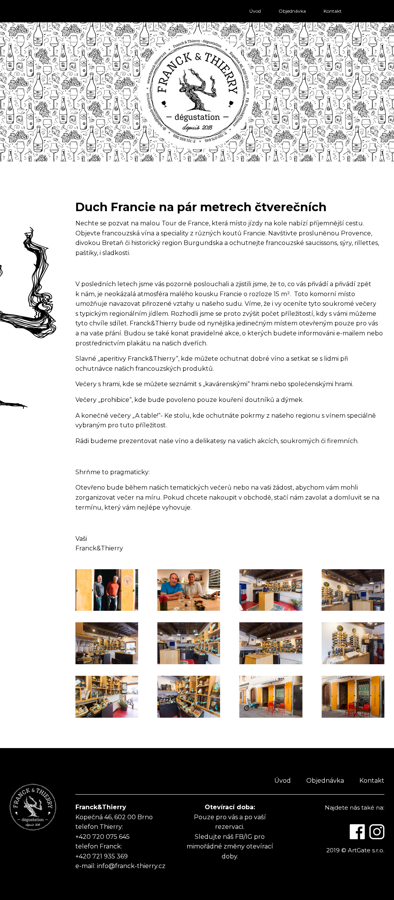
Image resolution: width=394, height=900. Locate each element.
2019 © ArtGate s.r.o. (355, 850)
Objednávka (292, 11)
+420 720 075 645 (102, 836)
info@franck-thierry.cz (131, 866)
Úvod (255, 11)
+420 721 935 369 (101, 856)
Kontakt (333, 11)
